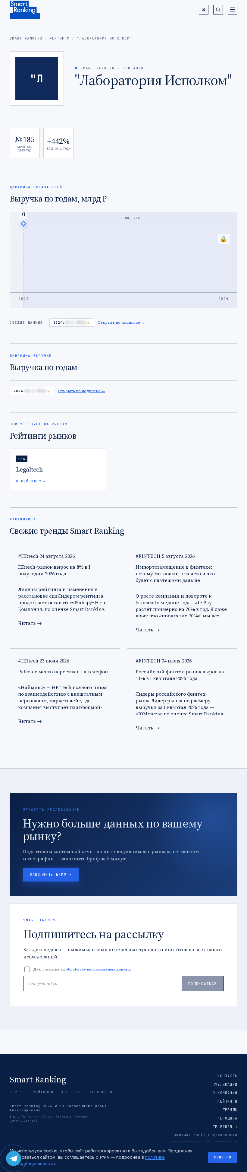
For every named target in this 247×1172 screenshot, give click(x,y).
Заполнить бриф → (51, 874)
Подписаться (202, 983)
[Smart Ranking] (25, 10)
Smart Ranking (26, 38)
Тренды (230, 1109)
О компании (225, 1093)
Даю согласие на (82, 969)
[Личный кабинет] (203, 9)
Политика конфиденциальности (204, 1135)
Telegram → (225, 1126)
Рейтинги (60, 38)
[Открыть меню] (232, 9)
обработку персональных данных (98, 969)
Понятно (222, 1157)
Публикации (225, 1084)
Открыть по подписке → (121, 322)
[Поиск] (218, 9)
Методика (227, 1118)
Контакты (227, 1076)
